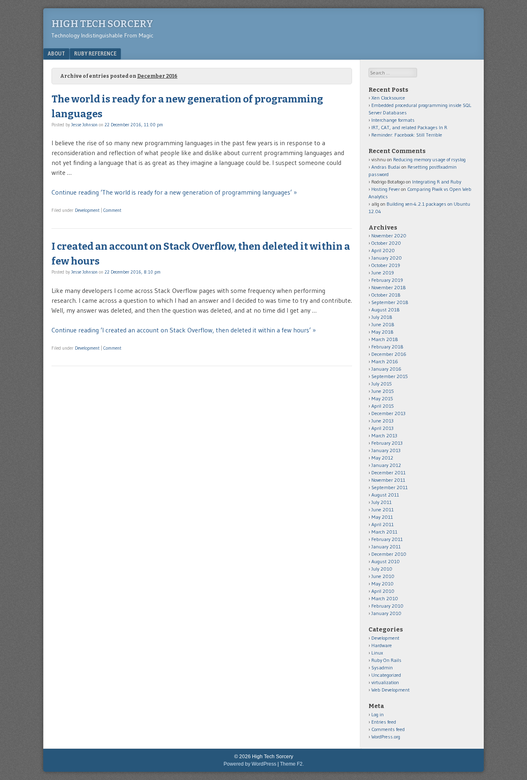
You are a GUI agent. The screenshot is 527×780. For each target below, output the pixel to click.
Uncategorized (386, 675)
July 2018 (381, 317)
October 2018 (386, 295)
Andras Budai (385, 167)
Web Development (390, 690)
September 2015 (389, 376)
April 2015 (382, 406)
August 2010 (385, 561)
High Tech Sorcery (102, 24)
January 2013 (386, 450)
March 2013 (384, 435)
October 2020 (386, 243)
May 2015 (382, 398)
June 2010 (382, 576)
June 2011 (382, 509)
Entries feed (383, 722)
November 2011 (388, 480)
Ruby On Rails (386, 660)
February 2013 (387, 443)
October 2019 (385, 265)
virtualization (385, 682)
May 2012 (382, 458)
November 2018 (388, 287)
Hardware (381, 645)
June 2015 (382, 391)
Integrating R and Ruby (436, 182)
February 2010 (387, 606)
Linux (377, 653)
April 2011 (382, 524)
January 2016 (386, 369)
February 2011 (387, 539)
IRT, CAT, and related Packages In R (409, 127)
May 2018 (382, 332)
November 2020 (388, 235)
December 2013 (388, 413)
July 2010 (381, 569)
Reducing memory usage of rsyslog (429, 159)
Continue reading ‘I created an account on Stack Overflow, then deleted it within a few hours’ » (183, 330)
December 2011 (388, 472)
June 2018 (382, 324)
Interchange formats (393, 120)
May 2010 (382, 583)
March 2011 (384, 532)
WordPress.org (385, 737)
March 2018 (384, 339)
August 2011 (385, 495)
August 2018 (385, 309)
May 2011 (382, 517)
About (56, 53)
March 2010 (384, 598)
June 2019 (382, 272)
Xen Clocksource (388, 98)
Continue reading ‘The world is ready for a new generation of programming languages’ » (174, 192)
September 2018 (389, 302)
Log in (377, 714)
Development (87, 210)
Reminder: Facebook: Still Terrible (406, 135)
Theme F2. (292, 764)
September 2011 (389, 487)
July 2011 (381, 502)
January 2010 (386, 613)
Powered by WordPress (250, 764)
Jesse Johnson (84, 125)
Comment (112, 210)
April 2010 (382, 591)
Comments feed (388, 729)
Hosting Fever (385, 189)
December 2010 (388, 554)
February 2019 (387, 280)
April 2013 (382, 428)
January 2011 (386, 546)
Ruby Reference (95, 53)
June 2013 (382, 421)
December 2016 (388, 354)
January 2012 (386, 465)
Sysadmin (382, 667)
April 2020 (383, 250)
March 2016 (384, 361)
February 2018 (387, 347)
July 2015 (381, 384)
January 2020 (386, 258)
